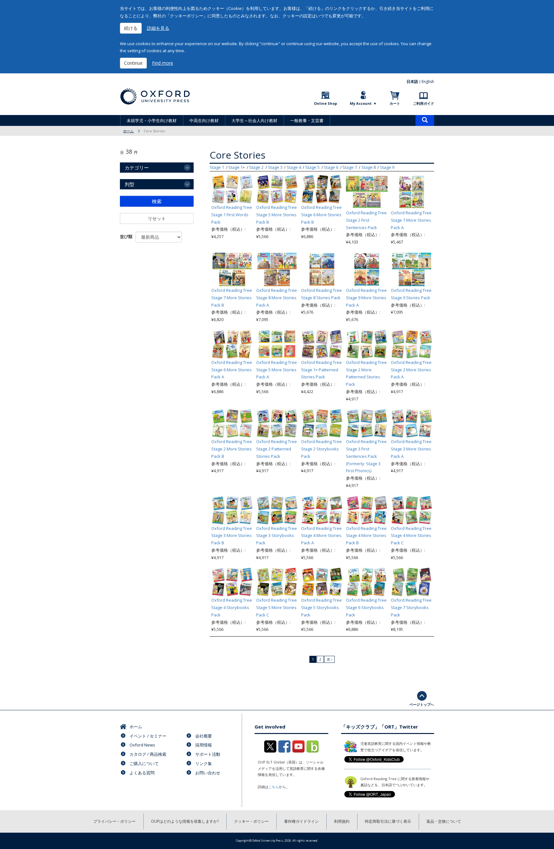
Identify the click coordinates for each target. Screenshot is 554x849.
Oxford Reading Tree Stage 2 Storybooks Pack (321, 449)
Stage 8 (368, 167)
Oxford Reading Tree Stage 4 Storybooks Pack (231, 607)
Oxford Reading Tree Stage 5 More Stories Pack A (276, 369)
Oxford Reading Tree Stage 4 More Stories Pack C (411, 535)
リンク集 (203, 763)
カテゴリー (137, 167)
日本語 (412, 81)
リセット (157, 218)
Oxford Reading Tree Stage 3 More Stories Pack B (231, 535)
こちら (273, 786)
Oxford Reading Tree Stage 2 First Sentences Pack (366, 220)
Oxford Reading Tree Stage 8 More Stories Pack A (276, 297)
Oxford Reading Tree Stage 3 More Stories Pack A (411, 449)
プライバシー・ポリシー (114, 821)
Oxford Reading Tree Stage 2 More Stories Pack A (411, 369)
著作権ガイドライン (301, 821)
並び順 (126, 236)
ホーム (128, 130)
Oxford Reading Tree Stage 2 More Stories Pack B (231, 449)
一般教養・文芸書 (306, 120)
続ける (131, 28)
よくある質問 (142, 773)
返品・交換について (443, 821)
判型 (129, 184)
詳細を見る (158, 28)
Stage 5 (312, 167)
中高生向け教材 (204, 120)
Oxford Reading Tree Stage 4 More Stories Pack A (321, 535)
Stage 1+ (236, 167)
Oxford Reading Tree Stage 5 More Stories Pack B (276, 214)
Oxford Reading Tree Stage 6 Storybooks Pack (366, 607)
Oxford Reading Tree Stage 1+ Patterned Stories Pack (321, 369)
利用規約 (341, 821)
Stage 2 (256, 167)
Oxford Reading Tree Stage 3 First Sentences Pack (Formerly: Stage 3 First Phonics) (366, 456)
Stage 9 (387, 167)
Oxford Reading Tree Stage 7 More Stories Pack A (411, 220)
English (428, 81)
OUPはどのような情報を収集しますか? (185, 821)
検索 (157, 201)
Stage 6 (331, 167)
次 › (329, 659)
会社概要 (203, 736)
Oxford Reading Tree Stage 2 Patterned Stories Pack (276, 449)
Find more (162, 63)
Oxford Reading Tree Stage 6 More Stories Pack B (321, 214)
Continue (133, 63)
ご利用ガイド (423, 103)
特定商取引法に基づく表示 (388, 821)
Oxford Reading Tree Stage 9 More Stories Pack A (366, 297)
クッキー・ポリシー (251, 821)
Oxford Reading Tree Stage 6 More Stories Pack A (231, 369)
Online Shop (325, 103)
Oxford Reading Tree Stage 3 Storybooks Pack (276, 535)
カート (395, 103)
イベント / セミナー (148, 736)
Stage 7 (349, 167)
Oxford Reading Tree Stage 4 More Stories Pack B (366, 535)
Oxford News (142, 745)
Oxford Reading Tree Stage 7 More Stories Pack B (231, 297)
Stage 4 (294, 167)
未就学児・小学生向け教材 (152, 120)
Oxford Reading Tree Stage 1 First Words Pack (231, 214)
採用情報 (203, 745)
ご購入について (144, 763)
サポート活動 (207, 754)
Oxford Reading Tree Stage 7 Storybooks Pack (411, 607)
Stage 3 (275, 167)
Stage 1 (217, 167)
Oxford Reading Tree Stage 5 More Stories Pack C (276, 607)
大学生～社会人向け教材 (254, 120)
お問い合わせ (207, 773)
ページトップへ (421, 704)
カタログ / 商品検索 (148, 754)
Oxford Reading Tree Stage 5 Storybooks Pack (321, 607)
